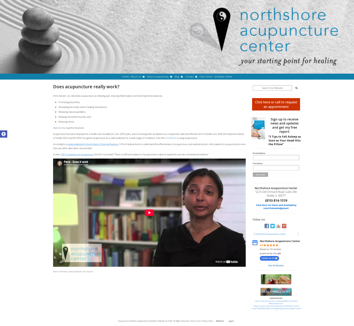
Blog (177, 76)
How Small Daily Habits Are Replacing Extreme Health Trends (276, 308)
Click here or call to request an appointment (276, 104)
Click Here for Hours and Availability (276, 205)
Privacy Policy (207, 321)
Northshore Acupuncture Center (270, 234)
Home (125, 76)
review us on (268, 258)
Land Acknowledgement (276, 208)
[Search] (296, 88)
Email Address (259, 153)
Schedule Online (223, 76)
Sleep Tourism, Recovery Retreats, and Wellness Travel (276, 306)
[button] (3, 134)
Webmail (220, 321)
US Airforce (171, 138)
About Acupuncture (158, 76)
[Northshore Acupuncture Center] (177, 37)
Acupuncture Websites (127, 321)
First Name (257, 163)
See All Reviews (276, 265)
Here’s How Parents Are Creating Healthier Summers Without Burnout (276, 302)
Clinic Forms (206, 76)
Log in (231, 321)
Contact (189, 76)
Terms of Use (195, 321)
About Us (136, 76)
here (60, 127)
